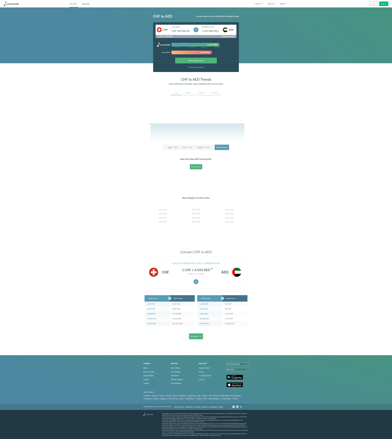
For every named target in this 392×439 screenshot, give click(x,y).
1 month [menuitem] (201, 93)
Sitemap (221, 407)
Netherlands (224, 396)
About (145, 368)
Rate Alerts (175, 376)
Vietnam (235, 399)
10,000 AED (204, 319)
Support (283, 4)
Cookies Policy (189, 407)
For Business (175, 372)
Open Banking (176, 383)
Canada (154, 396)
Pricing (201, 372)
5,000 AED (204, 314)
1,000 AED (204, 304)
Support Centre (204, 368)
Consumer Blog (148, 372)
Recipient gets (208, 27)
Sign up (383, 4)
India (198, 396)
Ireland (204, 396)
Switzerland (189, 399)
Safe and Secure (213, 407)
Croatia (161, 396)
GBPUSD (196, 214)
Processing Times (205, 376)
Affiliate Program (177, 379)
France (175, 396)
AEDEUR (229, 210)
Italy (210, 396)
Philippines (147, 399)
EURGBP (163, 222)
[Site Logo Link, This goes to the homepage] (36, 3)
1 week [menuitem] (187, 93)
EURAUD (163, 210)
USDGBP (163, 218)
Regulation (204, 407)
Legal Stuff (197, 407)
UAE (204, 399)
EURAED (196, 222)
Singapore (163, 399)
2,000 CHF (151, 309)
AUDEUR (229, 222)
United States (226, 399)
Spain (182, 399)
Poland (155, 399)
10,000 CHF (151, 319)
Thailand (198, 399)
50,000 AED (204, 324)
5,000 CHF (151, 314)
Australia (147, 396)
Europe (168, 396)
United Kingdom (214, 399)
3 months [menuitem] (214, 93)
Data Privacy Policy (179, 407)
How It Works (175, 368)
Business (86, 4)
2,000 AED (204, 309)
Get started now (196, 60)
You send (176, 27)
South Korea (173, 399)
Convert (201, 379)
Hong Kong (191, 396)
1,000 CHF (151, 304)
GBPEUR (229, 214)
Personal (73, 4)
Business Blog (148, 376)
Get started (196, 167)
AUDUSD (229, 218)
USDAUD (163, 214)
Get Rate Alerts (222, 147)
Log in (373, 4)
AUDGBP (196, 210)
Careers (146, 379)
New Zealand (235, 396)
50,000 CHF (151, 324)
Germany (182, 396)
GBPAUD (196, 218)
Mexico (216, 396)
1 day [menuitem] (176, 93)
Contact (146, 383)
